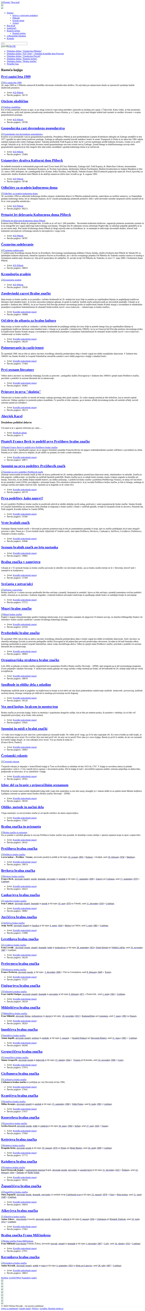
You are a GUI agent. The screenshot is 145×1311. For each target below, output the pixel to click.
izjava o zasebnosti (9, 1308)
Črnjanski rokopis (14, 755)
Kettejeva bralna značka (19, 1139)
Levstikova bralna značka (20, 939)
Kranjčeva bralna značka (19, 1095)
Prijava (35, 1308)
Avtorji (15, 23)
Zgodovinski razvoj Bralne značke (26, 293)
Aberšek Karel (12, 416)
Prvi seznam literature (17, 369)
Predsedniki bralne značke (20, 633)
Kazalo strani (18, 20)
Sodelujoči (11, 28)
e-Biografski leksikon (16, 36)
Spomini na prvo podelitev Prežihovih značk (33, 466)
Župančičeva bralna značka (21, 1186)
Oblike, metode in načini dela (22, 807)
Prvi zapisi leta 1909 (16, 76)
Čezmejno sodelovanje (17, 244)
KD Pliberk (18, 92)
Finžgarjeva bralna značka (20, 985)
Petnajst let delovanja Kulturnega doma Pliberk (36, 214)
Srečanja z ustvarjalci (17, 584)
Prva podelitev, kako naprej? (22, 498)
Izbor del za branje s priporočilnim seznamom (34, 785)
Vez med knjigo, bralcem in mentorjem (29, 706)
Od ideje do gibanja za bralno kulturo (28, 320)
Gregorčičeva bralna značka (21, 1051)
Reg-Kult (11, 25)
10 (20, 1278)
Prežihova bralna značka (19, 848)
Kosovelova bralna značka (20, 1117)
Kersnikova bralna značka (20, 1257)
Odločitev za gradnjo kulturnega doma (29, 187)
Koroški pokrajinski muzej (25, 312)
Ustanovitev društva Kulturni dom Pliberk (32, 160)
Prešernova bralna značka (20, 963)
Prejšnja (4, 1278)
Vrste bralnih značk (15, 522)
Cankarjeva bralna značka (20, 895)
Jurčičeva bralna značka (19, 917)
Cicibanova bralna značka (20, 1073)
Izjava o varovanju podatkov (25, 15)
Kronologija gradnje (16, 274)
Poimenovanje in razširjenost (22, 347)
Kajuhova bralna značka (19, 1161)
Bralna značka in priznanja (21, 826)
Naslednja (26, 1278)
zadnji (34, 1278)
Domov (10, 13)
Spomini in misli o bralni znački (24, 728)
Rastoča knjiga (13, 31)
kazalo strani (25, 1308)
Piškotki (16, 18)
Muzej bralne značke (16, 608)
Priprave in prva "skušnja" (21, 391)
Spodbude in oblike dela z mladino (26, 684)
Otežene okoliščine (14, 101)
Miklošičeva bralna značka (20, 1007)
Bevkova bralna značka (18, 870)
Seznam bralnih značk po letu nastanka (29, 547)
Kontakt (10, 38)
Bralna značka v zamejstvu (20, 562)
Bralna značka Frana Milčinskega (26, 1235)
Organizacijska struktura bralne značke (30, 660)
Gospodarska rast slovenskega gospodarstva (33, 128)
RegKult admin (20, 433)
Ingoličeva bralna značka (19, 1029)
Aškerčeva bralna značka (19, 1210)
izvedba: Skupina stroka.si (51, 1308)
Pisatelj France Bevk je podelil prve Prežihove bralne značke (45, 441)
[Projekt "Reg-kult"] (10, 2)
